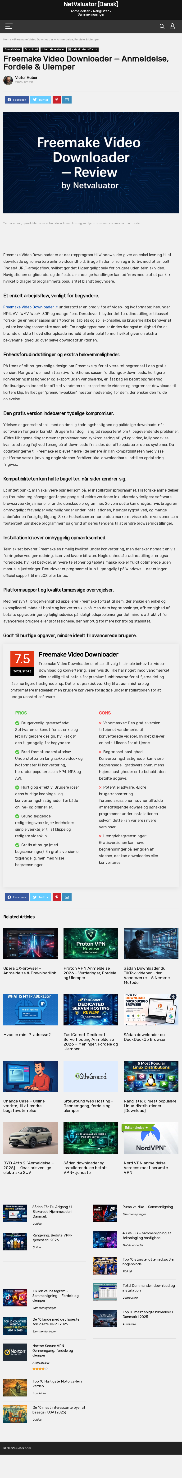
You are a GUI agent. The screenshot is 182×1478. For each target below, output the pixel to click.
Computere (130, 1297)
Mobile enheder (133, 1245)
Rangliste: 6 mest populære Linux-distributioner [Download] (150, 1106)
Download (31, 49)
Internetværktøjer (53, 49)
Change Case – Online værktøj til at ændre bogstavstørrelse (24, 1106)
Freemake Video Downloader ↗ (30, 307)
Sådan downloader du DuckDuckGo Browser (145, 1037)
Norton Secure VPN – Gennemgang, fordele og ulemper (52, 1350)
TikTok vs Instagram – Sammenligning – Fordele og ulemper (55, 1296)
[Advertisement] (91, 235)
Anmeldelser (13, 49)
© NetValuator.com (17, 1448)
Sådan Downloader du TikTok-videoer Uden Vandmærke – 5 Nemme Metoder (147, 975)
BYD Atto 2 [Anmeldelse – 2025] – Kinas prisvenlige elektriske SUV (28, 1168)
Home (7, 39)
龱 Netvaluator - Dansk (82, 49)
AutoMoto (39, 1393)
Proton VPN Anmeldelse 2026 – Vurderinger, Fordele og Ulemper (90, 973)
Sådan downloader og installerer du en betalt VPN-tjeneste (85, 1168)
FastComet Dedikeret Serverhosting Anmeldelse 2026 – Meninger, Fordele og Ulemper (91, 1041)
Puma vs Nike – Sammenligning (148, 1207)
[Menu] (9, 26)
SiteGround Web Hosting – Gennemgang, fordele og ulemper (89, 1106)
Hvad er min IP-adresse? (27, 1034)
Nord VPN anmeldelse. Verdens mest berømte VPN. (146, 1168)
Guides (36, 1223)
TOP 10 (127, 1271)
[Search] (162, 26)
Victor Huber (26, 77)
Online (36, 1247)
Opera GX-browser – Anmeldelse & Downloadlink (29, 970)
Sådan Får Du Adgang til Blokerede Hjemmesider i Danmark (52, 1212)
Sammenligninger (44, 1307)
